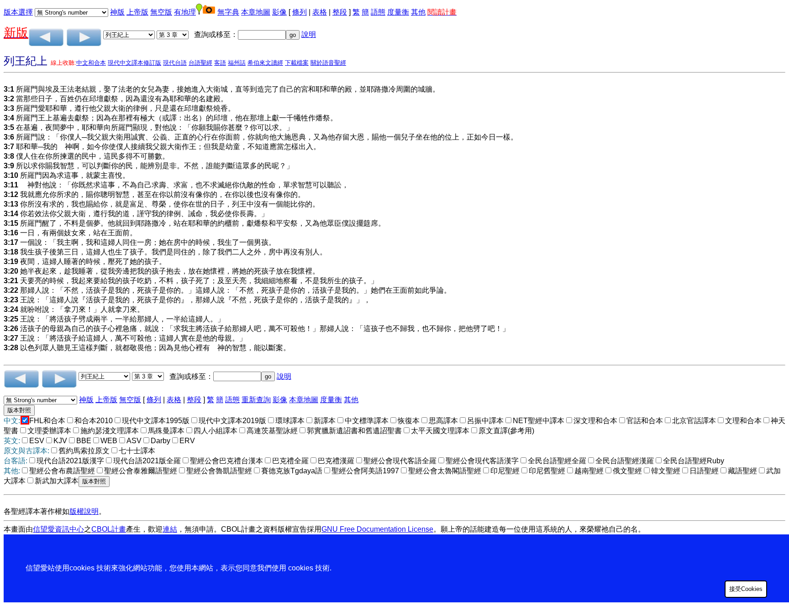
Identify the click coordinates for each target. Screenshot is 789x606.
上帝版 (137, 12)
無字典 (228, 12)
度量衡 (398, 12)
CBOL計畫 (108, 529)
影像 (279, 12)
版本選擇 (18, 12)
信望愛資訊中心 (58, 529)
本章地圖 (255, 12)
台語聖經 (200, 62)
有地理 (185, 12)
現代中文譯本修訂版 (134, 62)
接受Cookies (746, 588)
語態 (378, 12)
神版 (117, 12)
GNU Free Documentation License (377, 529)
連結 (170, 529)
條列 (299, 12)
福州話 (237, 62)
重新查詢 (256, 400)
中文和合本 (91, 62)
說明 (308, 34)
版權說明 (84, 511)
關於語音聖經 (328, 62)
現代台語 (175, 62)
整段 (339, 12)
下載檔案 (297, 62)
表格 (319, 12)
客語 (220, 62)
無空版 (161, 12)
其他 (418, 12)
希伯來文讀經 (265, 62)
